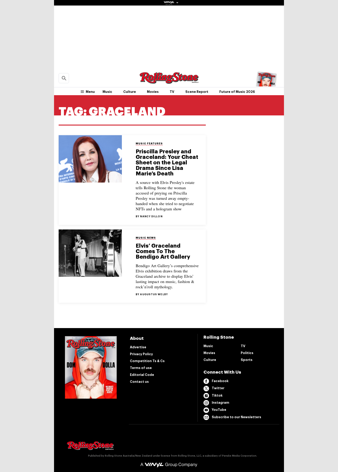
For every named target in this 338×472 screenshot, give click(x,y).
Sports (246, 359)
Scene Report (196, 91)
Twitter (218, 388)
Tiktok (217, 395)
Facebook (220, 381)
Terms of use (141, 367)
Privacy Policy (141, 354)
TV (172, 91)
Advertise (138, 347)
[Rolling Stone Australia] (169, 81)
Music (107, 91)
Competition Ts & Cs (147, 361)
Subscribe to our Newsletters (236, 417)
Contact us (139, 381)
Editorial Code (142, 374)
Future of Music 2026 (237, 91)
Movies (153, 91)
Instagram (220, 402)
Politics (247, 353)
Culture (129, 91)
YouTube (219, 409)
